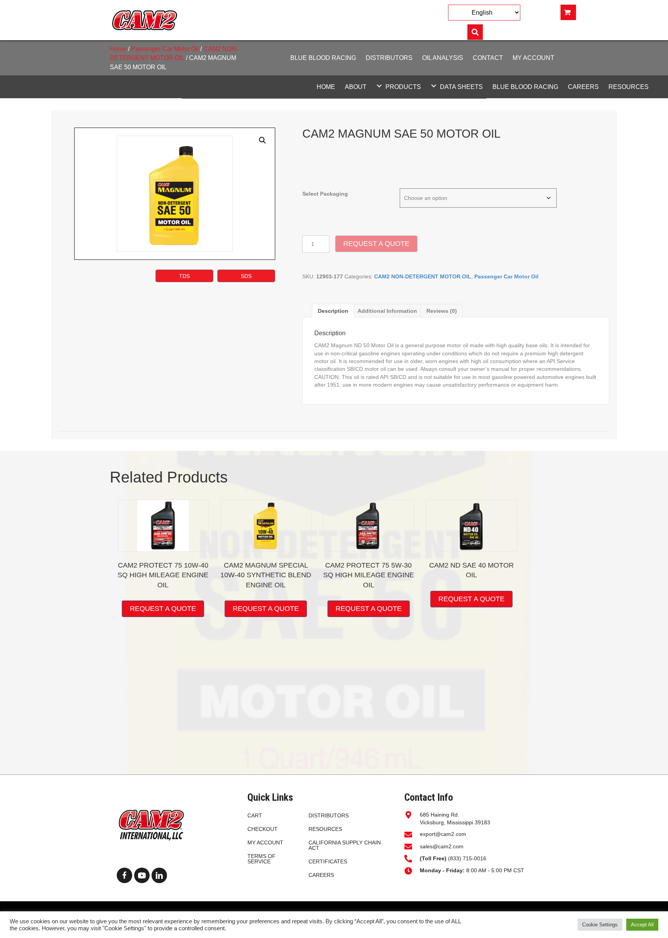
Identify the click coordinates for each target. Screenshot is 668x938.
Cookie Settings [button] (600, 925)
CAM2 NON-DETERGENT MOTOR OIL (422, 276)
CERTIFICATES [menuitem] (327, 861)
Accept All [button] (642, 925)
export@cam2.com (443, 834)
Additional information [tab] (387, 311)
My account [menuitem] (265, 842)
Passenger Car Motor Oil (165, 49)
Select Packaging (325, 194)
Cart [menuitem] (254, 815)
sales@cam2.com (442, 846)
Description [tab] (333, 311)
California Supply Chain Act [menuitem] (344, 845)
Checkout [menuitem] (262, 829)
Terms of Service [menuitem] (261, 859)
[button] (379, 85)
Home (118, 49)
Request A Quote (376, 243)
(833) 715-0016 (454, 858)
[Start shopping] (568, 12)
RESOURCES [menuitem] (325, 829)
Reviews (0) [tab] (441, 311)
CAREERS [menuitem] (321, 875)
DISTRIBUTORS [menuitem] (328, 815)
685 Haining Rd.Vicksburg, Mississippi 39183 (455, 818)
